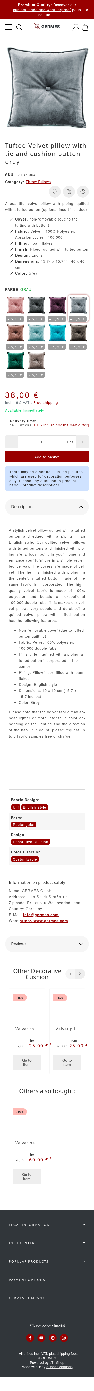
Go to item (27, 1062)
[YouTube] (41, 1338)
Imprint (59, 1325)
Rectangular (24, 824)
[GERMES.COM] (46, 27)
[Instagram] (64, 1338)
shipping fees (67, 1353)
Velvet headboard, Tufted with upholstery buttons (27, 1142)
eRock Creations (59, 1366)
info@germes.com (41, 914)
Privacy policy (40, 1325)
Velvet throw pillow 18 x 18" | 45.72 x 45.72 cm (27, 1028)
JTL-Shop (57, 1362)
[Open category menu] (8, 27)
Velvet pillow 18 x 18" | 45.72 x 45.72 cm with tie (67, 1028)
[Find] (19, 27)
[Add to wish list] (55, 192)
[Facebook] (30, 1338)
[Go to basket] (85, 27)
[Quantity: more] (82, 441)
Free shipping (45, 402)
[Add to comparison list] (69, 192)
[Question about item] (83, 192)
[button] (47, 507)
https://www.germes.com (44, 920)
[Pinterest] (53, 1338)
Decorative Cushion (30, 841)
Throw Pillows (38, 181)
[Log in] (76, 27)
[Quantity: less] (11, 441)
